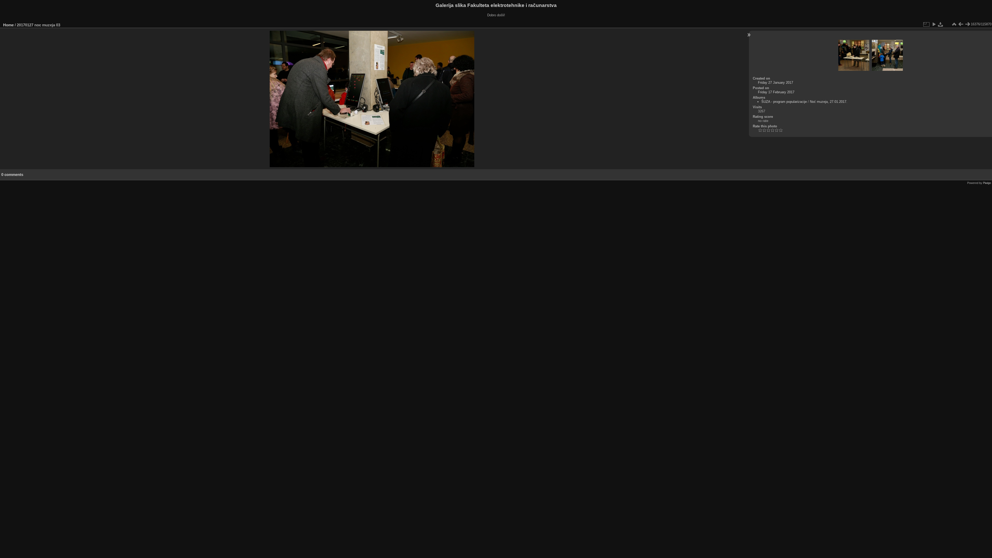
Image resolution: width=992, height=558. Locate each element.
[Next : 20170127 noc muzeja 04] (967, 24)
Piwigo (987, 182)
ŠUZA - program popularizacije (784, 102)
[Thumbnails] (954, 24)
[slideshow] (934, 24)
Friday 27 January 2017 (775, 82)
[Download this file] (940, 24)
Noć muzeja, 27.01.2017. (828, 102)
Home (8, 25)
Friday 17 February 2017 (776, 92)
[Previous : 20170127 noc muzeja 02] (960, 24)
